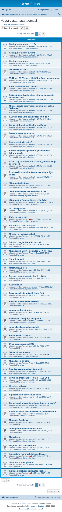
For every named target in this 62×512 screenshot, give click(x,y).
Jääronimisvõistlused (19, 183)
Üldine (19, 280)
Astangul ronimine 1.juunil (22, 53)
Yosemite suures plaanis (21, 462)
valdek (31, 321)
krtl (30, 245)
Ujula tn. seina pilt (18, 217)
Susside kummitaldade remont (24, 301)
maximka (32, 431)
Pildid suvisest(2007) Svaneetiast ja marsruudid (32, 411)
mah (30, 312)
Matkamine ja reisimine (26, 74)
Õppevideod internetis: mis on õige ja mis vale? (32, 403)
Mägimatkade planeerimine (22, 445)
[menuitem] (8, 10)
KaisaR (31, 338)
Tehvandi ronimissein (19, 352)
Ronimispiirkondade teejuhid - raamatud (29, 378)
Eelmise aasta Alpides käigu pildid (26, 369)
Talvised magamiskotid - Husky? (25, 242)
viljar (30, 278)
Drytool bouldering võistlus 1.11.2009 (27, 276)
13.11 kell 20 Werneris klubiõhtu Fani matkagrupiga (34, 78)
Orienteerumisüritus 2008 (21, 344)
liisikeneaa (33, 287)
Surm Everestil (16, 259)
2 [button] (39, 33)
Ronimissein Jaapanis (20, 335)
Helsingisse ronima (18, 61)
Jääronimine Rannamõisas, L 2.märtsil (28, 200)
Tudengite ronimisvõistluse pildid (25, 428)
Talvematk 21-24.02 (18, 69)
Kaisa (31, 422)
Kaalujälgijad (15, 285)
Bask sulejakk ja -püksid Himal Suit (26, 293)
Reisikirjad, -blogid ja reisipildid (25, 318)
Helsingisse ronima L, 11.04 (22, 44)
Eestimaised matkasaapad (22, 225)
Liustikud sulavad (18, 386)
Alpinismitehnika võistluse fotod (25, 395)
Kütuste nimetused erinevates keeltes (27, 471)
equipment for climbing (20, 310)
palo (30, 295)
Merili (31, 63)
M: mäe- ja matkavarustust (22, 234)
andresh (32, 46)
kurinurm (32, 304)
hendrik (31, 371)
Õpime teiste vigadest (25, 91)
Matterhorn (14, 437)
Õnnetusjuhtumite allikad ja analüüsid (28, 125)
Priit (30, 253)
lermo (31, 236)
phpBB (22, 503)
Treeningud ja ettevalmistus (27, 48)
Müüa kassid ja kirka (19, 361)
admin (31, 219)
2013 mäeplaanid (17, 208)
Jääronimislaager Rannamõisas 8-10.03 (28, 191)
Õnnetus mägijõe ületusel (21, 134)
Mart (30, 261)
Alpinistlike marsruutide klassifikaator (27, 454)
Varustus (20, 230)
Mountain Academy (18, 420)
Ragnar (31, 397)
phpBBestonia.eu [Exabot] (34, 506)
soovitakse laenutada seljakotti (24, 327)
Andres (31, 329)
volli (30, 456)
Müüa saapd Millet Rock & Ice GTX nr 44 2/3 (30, 251)
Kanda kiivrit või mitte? (20, 142)
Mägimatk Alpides (18, 268)
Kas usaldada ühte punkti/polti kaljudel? (29, 117)
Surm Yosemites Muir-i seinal (23, 86)
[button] (43, 34)
